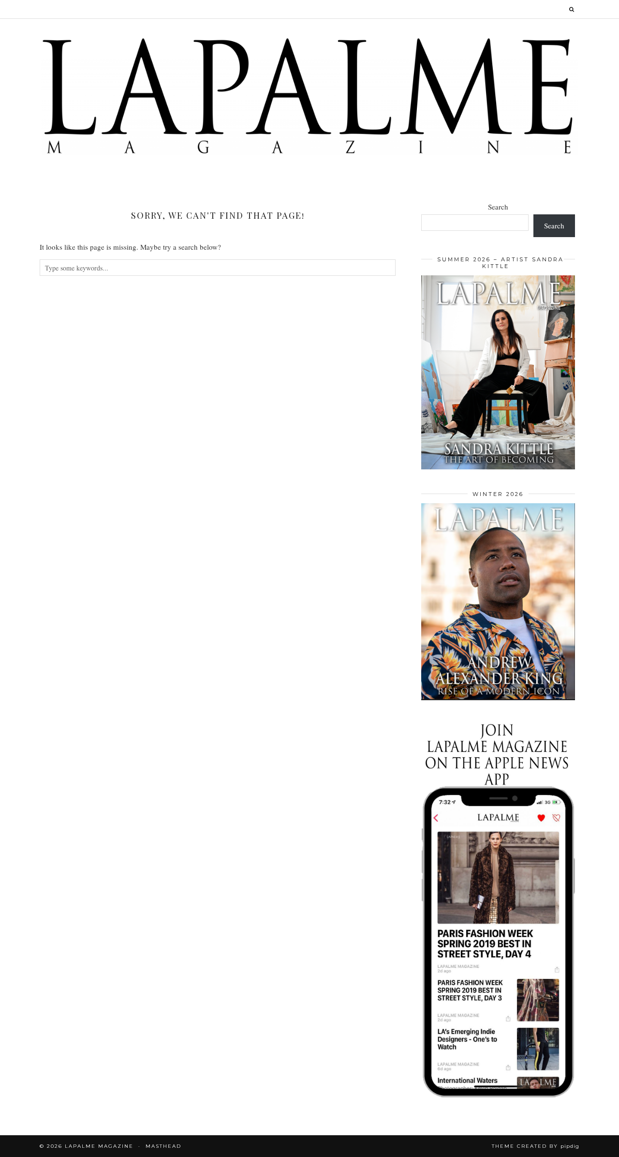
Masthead (163, 1146)
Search (498, 206)
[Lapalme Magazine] (309, 95)
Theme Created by (535, 1146)
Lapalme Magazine (99, 1146)
